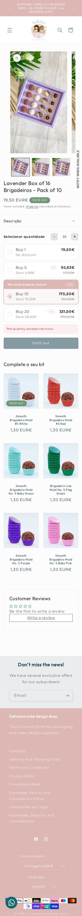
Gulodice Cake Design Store (47, 913)
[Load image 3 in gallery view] (61, 167)
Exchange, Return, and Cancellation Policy (30, 796)
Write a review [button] (41, 618)
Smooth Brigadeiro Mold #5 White (21, 419)
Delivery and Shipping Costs (34, 759)
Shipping (32, 206)
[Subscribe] (67, 695)
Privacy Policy (21, 776)
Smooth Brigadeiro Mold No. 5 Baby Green (21, 489)
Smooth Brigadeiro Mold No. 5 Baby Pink (60, 559)
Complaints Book (24, 784)
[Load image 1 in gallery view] (20, 167)
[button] (9, 30)
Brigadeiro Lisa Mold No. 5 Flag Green (61, 489)
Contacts (17, 751)
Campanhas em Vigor (29, 807)
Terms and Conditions (29, 768)
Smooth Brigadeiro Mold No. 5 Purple (21, 559)
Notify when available (78, 169)
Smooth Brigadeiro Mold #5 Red (60, 419)
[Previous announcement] (9, 8)
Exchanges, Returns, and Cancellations (31, 818)
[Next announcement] (73, 8)
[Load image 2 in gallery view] (41, 167)
